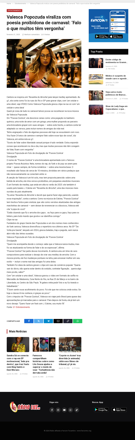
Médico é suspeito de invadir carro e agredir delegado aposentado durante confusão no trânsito (116, 77)
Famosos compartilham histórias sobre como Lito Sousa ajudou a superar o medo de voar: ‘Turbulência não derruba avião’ (44, 364)
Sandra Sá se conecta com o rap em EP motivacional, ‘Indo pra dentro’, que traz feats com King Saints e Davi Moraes (18, 362)
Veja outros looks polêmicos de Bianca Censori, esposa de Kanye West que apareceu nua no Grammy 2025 (115, 93)
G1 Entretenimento (21, 307)
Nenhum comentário (32, 34)
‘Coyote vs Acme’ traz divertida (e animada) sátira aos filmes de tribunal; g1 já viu (70, 359)
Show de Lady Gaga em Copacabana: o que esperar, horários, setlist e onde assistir (116, 108)
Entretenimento (14, 10)
